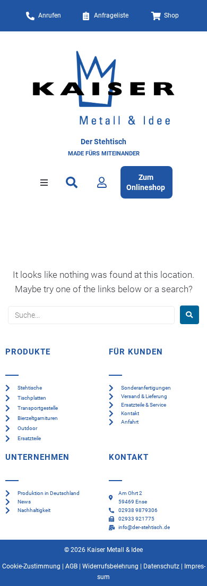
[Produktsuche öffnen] (72, 182)
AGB (71, 566)
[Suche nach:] (91, 315)
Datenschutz (161, 566)
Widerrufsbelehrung (110, 566)
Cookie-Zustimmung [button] (31, 566)
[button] (44, 182)
